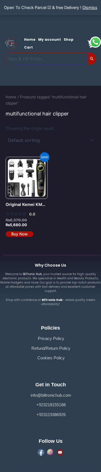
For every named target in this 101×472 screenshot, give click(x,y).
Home (29, 39)
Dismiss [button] (89, 7)
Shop (69, 39)
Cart (28, 47)
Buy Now (19, 234)
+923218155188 (51, 405)
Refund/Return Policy (50, 348)
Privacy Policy (51, 338)
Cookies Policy (51, 358)
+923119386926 (51, 414)
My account (49, 39)
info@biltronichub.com (51, 395)
